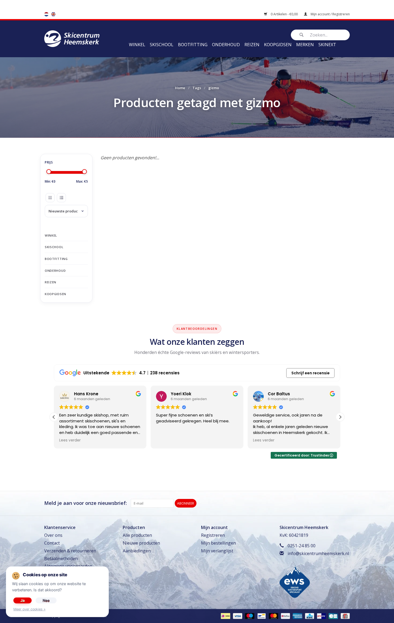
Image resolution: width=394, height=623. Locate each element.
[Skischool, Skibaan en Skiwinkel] (71, 38)
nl (46, 14)
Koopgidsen (278, 45)
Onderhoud (226, 45)
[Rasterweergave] (50, 197)
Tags (196, 87)
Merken (305, 45)
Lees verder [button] (70, 440)
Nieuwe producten (141, 543)
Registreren (213, 535)
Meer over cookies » (29, 609)
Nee (46, 600)
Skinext (327, 45)
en (53, 14)
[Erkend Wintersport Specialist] (295, 581)
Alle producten (137, 535)
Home (180, 87)
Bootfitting (192, 45)
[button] (340, 417)
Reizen (251, 45)
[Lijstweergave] (61, 197)
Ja (22, 600)
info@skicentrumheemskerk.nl (318, 553)
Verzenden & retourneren (70, 551)
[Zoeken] (301, 35)
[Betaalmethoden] (225, 616)
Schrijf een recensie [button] (310, 373)
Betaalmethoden (61, 559)
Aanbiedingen (137, 551)
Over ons (53, 535)
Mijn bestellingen (218, 543)
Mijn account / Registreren (330, 14)
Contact (52, 543)
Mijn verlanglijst (217, 551)
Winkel (137, 45)
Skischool (161, 45)
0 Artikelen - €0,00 (284, 14)
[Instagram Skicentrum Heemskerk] (345, 503)
